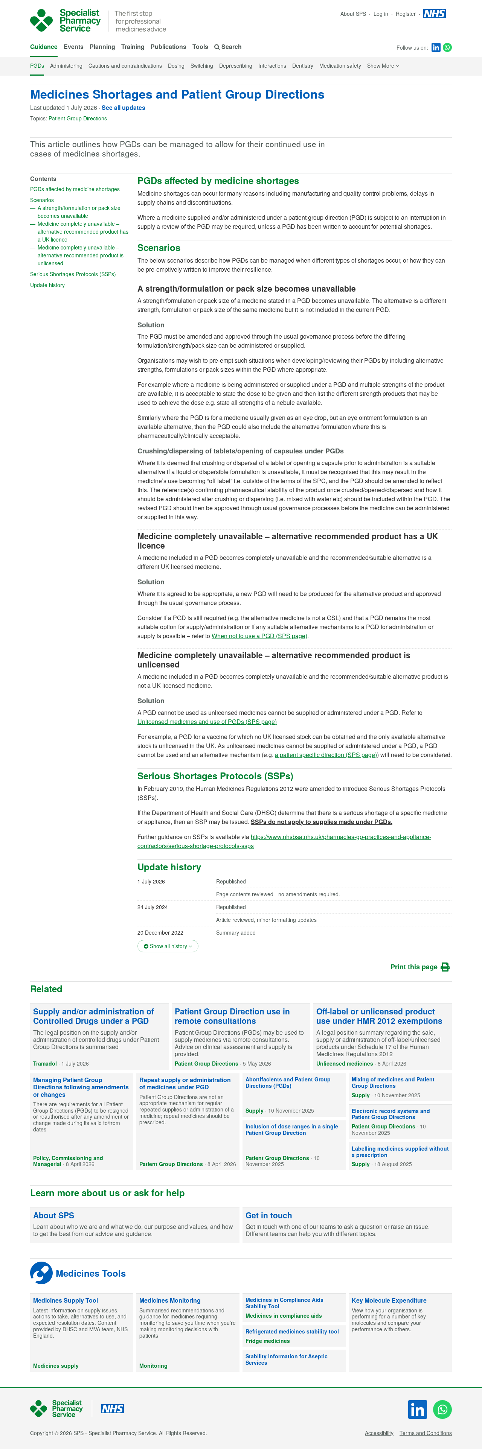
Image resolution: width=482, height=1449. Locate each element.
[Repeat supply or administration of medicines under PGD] (187, 1121)
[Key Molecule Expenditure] (400, 1333)
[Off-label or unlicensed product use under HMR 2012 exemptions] (382, 1037)
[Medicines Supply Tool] (81, 1333)
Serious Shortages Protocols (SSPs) (80, 274)
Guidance (44, 46)
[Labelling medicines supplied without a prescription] (400, 1156)
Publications (168, 46)
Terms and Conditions (426, 1433)
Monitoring (153, 1365)
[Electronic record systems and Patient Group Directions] (400, 1122)
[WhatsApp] (447, 47)
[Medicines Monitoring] (187, 1333)
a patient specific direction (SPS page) (326, 754)
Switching (202, 65)
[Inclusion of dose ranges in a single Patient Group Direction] (294, 1145)
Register (406, 13)
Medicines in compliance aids (284, 1315)
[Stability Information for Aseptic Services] (294, 1361)
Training (133, 46)
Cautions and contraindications (125, 65)
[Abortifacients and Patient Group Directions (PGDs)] (294, 1095)
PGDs (37, 65)
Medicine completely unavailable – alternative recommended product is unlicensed (81, 255)
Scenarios (66, 200)
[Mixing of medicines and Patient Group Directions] (400, 1087)
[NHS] (61, 1408)
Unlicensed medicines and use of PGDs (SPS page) (207, 721)
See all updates (123, 107)
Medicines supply (56, 1365)
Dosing (176, 65)
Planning (102, 46)
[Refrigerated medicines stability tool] (294, 1336)
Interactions (272, 65)
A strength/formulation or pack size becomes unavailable (84, 211)
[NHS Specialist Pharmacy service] (65, 20)
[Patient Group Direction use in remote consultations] (241, 1037)
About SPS (353, 13)
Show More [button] (383, 65)
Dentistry (302, 65)
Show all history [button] (173, 946)
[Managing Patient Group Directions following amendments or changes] (81, 1121)
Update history (71, 285)
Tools (200, 46)
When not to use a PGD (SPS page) (259, 635)
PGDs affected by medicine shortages (80, 189)
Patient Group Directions (78, 118)
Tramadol (45, 1063)
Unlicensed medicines (344, 1063)
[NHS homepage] (434, 13)
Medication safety (340, 65)
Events (74, 46)
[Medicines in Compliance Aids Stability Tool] (294, 1307)
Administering (66, 65)
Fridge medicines (268, 1340)
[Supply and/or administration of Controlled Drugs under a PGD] (99, 1037)
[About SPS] (134, 1225)
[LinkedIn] (436, 47)
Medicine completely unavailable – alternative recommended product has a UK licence (83, 231)
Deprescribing (235, 65)
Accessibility (379, 1433)
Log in (382, 13)
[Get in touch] (347, 1225)
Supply (255, 1110)
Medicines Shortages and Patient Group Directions (177, 93)
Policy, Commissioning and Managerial (68, 1161)
